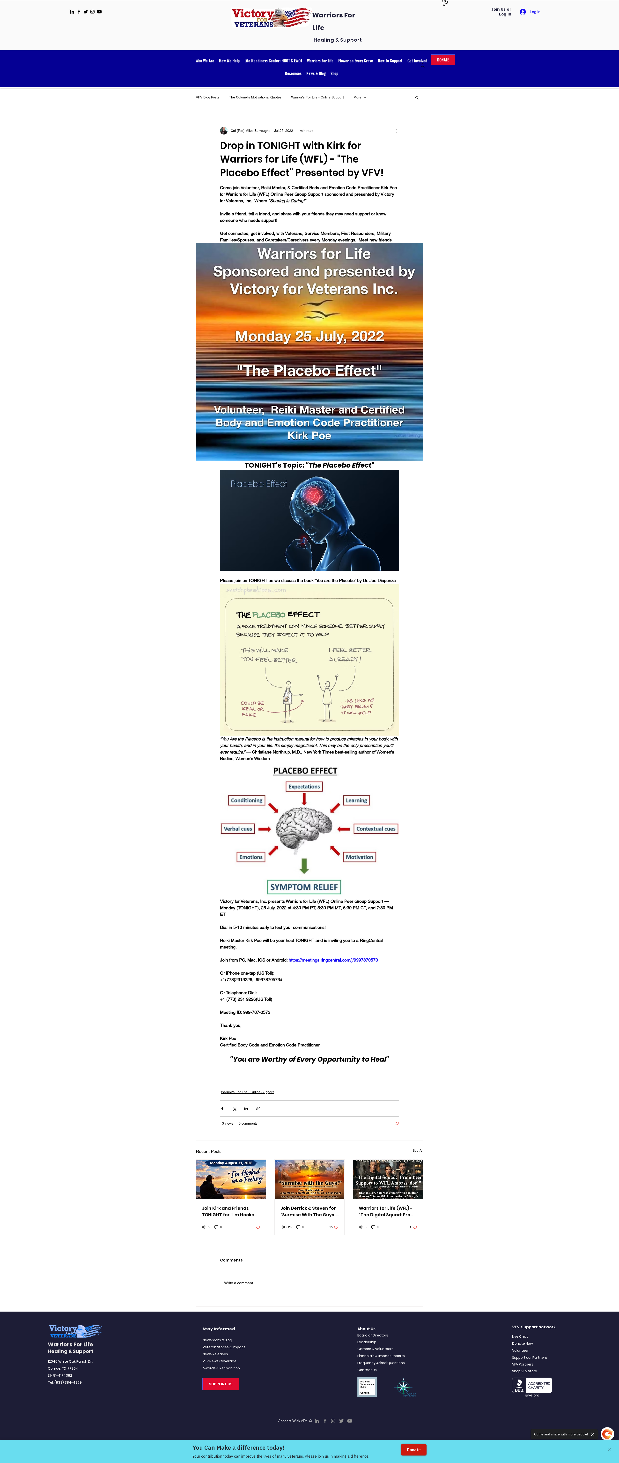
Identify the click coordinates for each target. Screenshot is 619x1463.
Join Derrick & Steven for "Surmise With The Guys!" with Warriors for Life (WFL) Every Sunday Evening (308, 1211)
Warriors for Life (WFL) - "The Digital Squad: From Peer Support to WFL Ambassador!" (387, 1211)
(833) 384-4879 (68, 1382)
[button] (445, 3)
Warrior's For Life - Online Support (317, 97)
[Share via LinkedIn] (246, 1108)
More (357, 97)
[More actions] (396, 131)
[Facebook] (325, 1421)
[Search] (423, 65)
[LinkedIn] (317, 1421)
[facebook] (79, 12)
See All (418, 1150)
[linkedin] (72, 12)
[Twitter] (341, 1421)
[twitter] (85, 12)
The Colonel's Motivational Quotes (255, 97)
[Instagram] (333, 1421)
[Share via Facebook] (222, 1108)
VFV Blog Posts (207, 97)
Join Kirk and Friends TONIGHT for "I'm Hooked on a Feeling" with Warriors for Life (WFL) (230, 1211)
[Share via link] (258, 1108)
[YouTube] (350, 1421)
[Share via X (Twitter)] (234, 1108)
